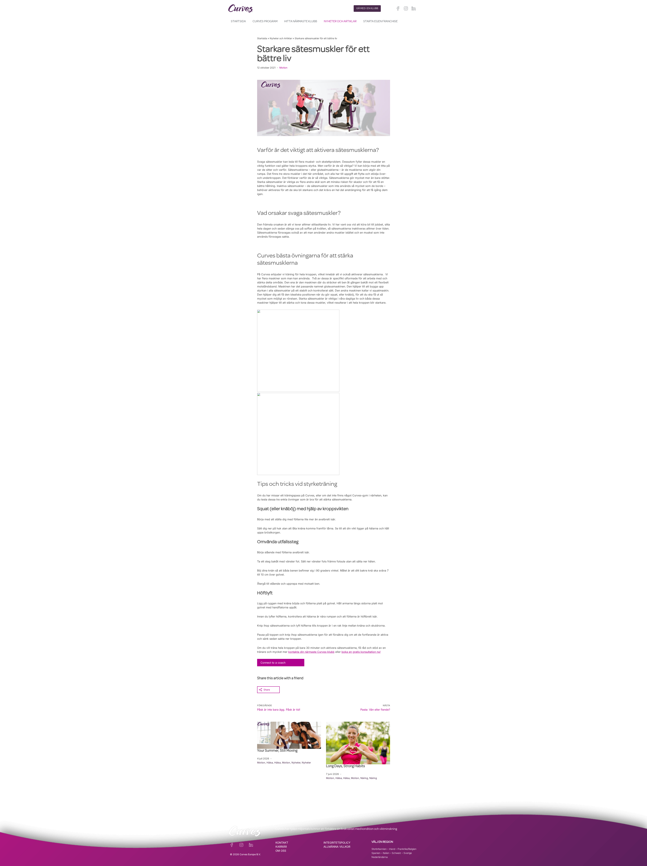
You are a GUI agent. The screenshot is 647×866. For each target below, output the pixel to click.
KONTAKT (281, 842)
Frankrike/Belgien (407, 848)
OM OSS (280, 850)
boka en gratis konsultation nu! (361, 651)
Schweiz (396, 853)
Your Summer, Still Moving (277, 751)
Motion (283, 67)
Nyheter (295, 762)
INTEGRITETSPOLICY (337, 842)
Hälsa (270, 762)
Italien (386, 853)
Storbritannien (379, 848)
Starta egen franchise (380, 21)
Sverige (408, 853)
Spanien (376, 853)
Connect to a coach (272, 662)
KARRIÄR (281, 846)
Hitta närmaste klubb (300, 21)
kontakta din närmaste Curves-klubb (311, 651)
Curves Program (265, 21)
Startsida (238, 21)
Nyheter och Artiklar (340, 21)
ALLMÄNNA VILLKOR (337, 846)
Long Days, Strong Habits (346, 766)
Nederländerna (380, 857)
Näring (364, 778)
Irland (392, 848)
